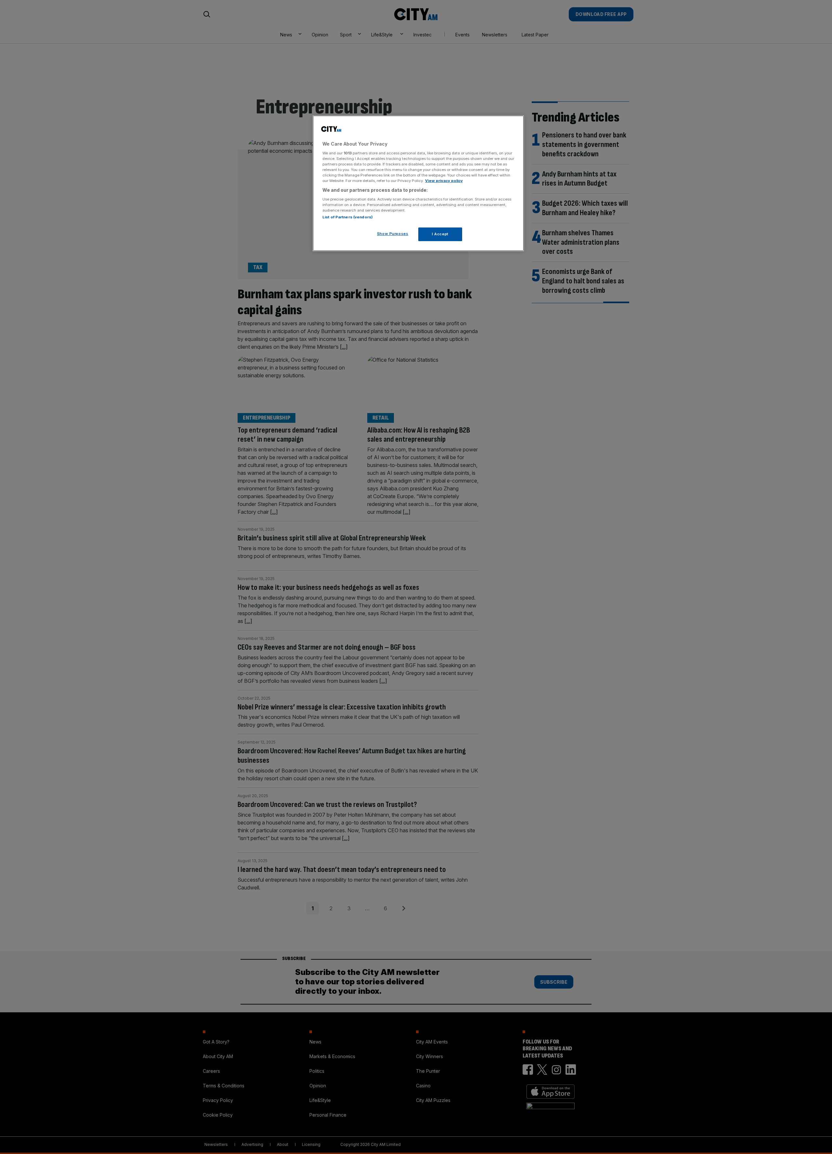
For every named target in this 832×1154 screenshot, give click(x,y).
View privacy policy (444, 180)
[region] (418, 183)
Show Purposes (392, 233)
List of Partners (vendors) (347, 217)
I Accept (440, 234)
